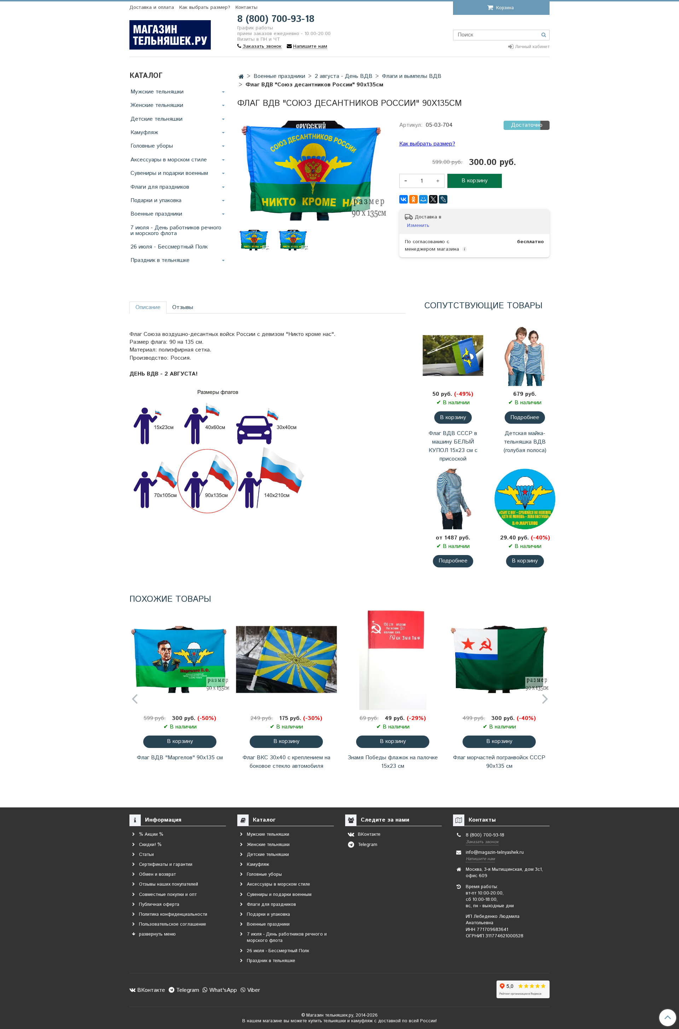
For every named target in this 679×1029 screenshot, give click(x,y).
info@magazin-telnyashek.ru (495, 852)
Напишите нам (480, 859)
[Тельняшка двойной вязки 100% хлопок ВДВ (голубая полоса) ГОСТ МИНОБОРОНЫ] (453, 499)
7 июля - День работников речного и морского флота (175, 231)
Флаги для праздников (159, 187)
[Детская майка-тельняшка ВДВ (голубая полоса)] (525, 355)
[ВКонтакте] (403, 199)
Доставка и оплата (151, 7)
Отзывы (182, 307)
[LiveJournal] (443, 199)
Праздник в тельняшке (160, 260)
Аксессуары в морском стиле (168, 160)
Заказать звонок (482, 842)
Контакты (246, 7)
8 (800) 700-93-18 (275, 19)
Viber (252, 990)
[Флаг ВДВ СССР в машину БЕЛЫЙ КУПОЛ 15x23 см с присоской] (453, 355)
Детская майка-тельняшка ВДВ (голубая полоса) (525, 442)
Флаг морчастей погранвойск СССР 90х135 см (499, 762)
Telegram (186, 990)
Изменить (418, 225)
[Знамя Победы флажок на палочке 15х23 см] (392, 659)
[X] (433, 199)
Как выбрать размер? (204, 7)
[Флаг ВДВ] (179, 659)
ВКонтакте (150, 990)
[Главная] (241, 77)
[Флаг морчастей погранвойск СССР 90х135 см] (499, 659)
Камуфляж (144, 132)
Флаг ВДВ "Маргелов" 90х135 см (180, 758)
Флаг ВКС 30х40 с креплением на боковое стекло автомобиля (286, 762)
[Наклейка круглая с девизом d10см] (525, 499)
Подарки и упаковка (155, 200)
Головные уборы (151, 146)
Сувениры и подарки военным (169, 173)
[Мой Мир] (423, 199)
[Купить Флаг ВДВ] (293, 240)
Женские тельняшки (156, 105)
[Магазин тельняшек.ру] (170, 33)
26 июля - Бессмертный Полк (169, 247)
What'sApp (222, 990)
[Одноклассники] (413, 199)
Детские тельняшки (156, 119)
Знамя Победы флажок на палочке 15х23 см (393, 762)
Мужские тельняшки (157, 92)
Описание (148, 307)
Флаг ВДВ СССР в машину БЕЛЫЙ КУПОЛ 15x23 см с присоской (453, 446)
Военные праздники (156, 214)
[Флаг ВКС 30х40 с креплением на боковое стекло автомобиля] (286, 659)
